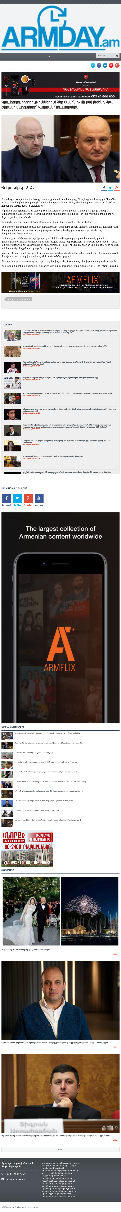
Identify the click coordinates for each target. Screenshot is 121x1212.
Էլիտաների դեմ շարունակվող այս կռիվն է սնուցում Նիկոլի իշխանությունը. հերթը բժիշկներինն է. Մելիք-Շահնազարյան (54, 1042)
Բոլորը (60, 1149)
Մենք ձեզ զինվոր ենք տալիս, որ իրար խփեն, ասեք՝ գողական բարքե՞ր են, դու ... (47, 762)
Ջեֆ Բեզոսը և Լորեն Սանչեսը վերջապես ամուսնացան (26, 949)
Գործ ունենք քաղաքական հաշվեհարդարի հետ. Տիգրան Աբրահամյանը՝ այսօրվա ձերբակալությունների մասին (67, 393)
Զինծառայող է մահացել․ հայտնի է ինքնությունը (34, 753)
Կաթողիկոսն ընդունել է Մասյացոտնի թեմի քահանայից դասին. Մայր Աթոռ (53, 456)
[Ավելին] (12, 331)
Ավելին (115, 954)
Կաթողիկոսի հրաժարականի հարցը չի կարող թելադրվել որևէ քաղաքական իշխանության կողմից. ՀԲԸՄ (65, 346)
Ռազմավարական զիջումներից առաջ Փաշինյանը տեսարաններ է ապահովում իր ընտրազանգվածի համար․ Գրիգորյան (66, 442)
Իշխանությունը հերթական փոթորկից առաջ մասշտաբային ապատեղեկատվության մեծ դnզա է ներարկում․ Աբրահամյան (56, 1136)
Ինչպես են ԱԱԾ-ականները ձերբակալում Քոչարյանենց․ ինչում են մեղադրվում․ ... (47, 772)
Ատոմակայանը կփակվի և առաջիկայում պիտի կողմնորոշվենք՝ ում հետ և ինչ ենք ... (48, 733)
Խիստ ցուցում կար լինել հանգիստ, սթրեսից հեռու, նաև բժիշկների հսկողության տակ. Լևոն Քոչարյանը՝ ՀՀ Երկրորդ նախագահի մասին (69, 410)
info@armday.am (15, 1179)
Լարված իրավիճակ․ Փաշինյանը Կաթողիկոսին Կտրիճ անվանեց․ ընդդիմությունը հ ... (49, 820)
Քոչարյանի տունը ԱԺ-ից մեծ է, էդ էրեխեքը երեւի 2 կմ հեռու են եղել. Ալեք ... (45, 801)
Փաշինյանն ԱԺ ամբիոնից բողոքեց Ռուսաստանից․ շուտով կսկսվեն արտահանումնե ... (49, 743)
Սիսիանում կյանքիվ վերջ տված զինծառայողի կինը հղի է (37, 810)
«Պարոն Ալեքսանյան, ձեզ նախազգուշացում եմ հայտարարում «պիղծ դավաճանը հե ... (50, 791)
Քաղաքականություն (19, 299)
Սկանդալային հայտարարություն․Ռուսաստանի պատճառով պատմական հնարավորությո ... (52, 781)
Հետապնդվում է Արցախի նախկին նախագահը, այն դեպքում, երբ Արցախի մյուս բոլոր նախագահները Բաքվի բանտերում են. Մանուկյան (67, 363)
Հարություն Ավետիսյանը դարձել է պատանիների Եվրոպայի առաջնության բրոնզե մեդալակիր (60, 378)
